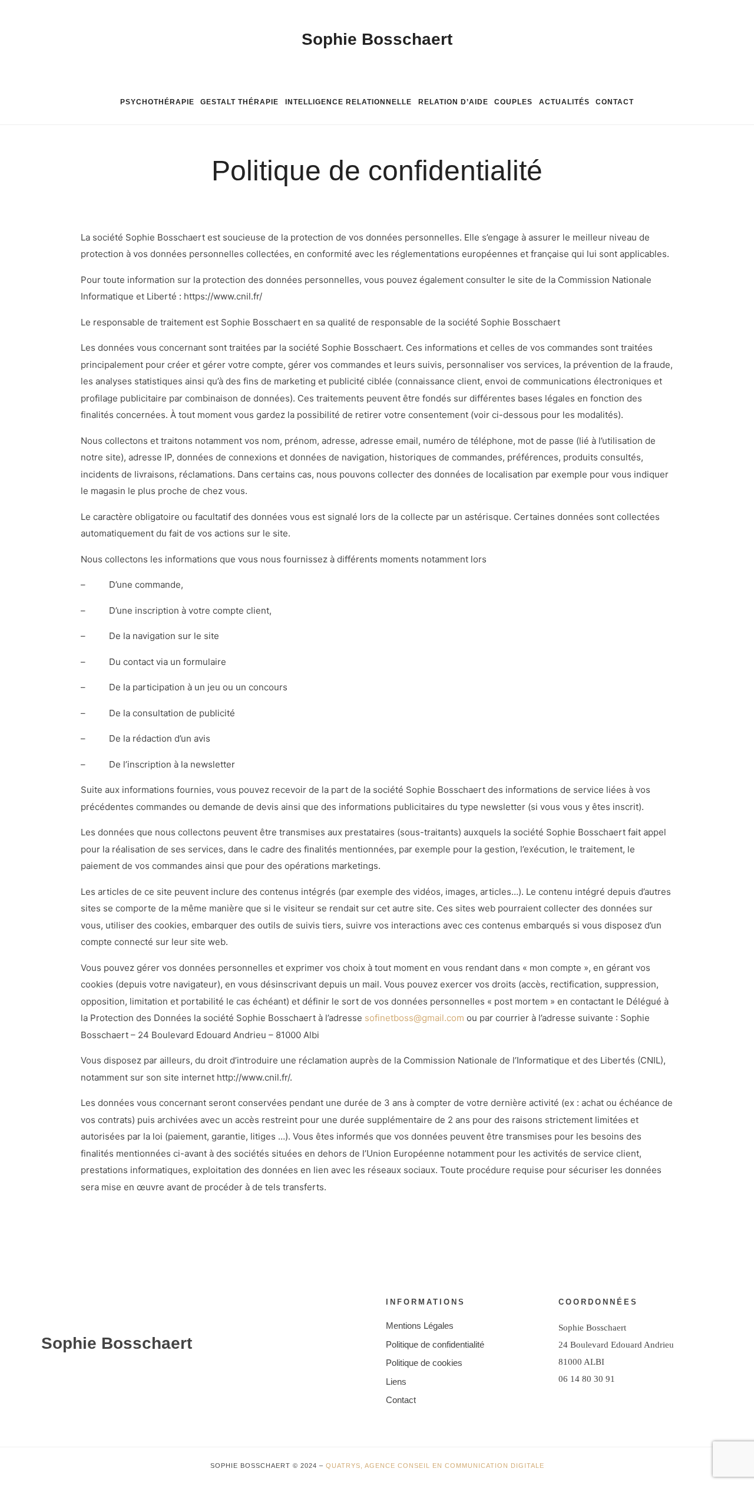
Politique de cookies (424, 1363)
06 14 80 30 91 (586, 1379)
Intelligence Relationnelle (348, 102)
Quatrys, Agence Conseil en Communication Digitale (435, 1465)
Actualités (564, 102)
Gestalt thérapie (239, 102)
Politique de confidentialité (435, 1344)
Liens (396, 1382)
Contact (615, 102)
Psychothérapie (157, 102)
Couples (513, 102)
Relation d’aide (453, 102)
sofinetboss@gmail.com (414, 1017)
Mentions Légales (420, 1326)
